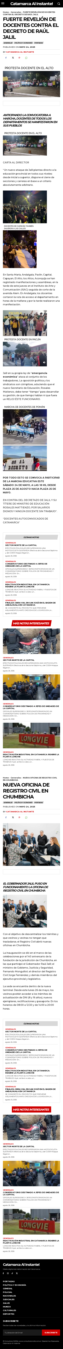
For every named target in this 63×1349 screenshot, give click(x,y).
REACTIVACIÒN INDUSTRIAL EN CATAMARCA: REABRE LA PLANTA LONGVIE (27, 585)
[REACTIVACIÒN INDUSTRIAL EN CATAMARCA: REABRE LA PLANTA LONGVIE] (31, 735)
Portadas (38, 43)
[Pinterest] (19, 58)
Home (6, 12)
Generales (16, 12)
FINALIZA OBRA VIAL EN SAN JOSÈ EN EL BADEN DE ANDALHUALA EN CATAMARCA (30, 604)
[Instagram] (7, 1273)
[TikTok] (12, 1273)
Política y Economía (23, 43)
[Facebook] (6, 58)
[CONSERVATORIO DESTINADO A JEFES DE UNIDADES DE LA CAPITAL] (31, 687)
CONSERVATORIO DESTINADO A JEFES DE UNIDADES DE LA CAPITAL (26, 565)
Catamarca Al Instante (20, 52)
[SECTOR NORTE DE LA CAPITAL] (31, 641)
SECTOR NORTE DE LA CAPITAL (21, 545)
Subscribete (51, 1333)
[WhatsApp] (26, 58)
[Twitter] (13, 58)
